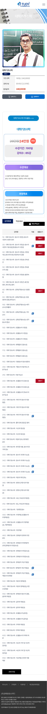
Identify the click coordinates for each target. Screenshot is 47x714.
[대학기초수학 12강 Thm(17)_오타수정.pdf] (32, 321)
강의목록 (8, 221)
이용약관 (22, 684)
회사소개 (4, 684)
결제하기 (36, 97)
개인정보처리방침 (34, 684)
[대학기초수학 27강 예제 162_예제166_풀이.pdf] (32, 416)
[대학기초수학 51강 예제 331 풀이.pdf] (32, 568)
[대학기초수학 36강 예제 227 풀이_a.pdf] (32, 472)
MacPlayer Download (34, 224)
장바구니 (13, 97)
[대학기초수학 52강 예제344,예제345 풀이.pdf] (32, 574)
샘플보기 (40, 238)
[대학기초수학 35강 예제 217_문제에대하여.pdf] (32, 466)
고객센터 (13, 684)
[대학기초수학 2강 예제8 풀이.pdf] (32, 246)
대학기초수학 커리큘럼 (21, 118)
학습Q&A (19, 221)
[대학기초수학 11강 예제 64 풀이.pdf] (32, 313)
